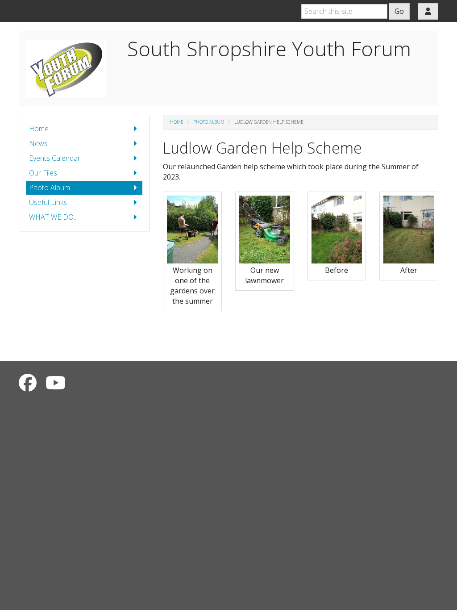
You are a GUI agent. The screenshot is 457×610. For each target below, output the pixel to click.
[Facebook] (28, 382)
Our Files (43, 173)
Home (39, 129)
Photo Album (49, 187)
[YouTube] (56, 382)
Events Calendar (54, 158)
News (38, 143)
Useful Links (48, 202)
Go (399, 11)
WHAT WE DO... (53, 217)
